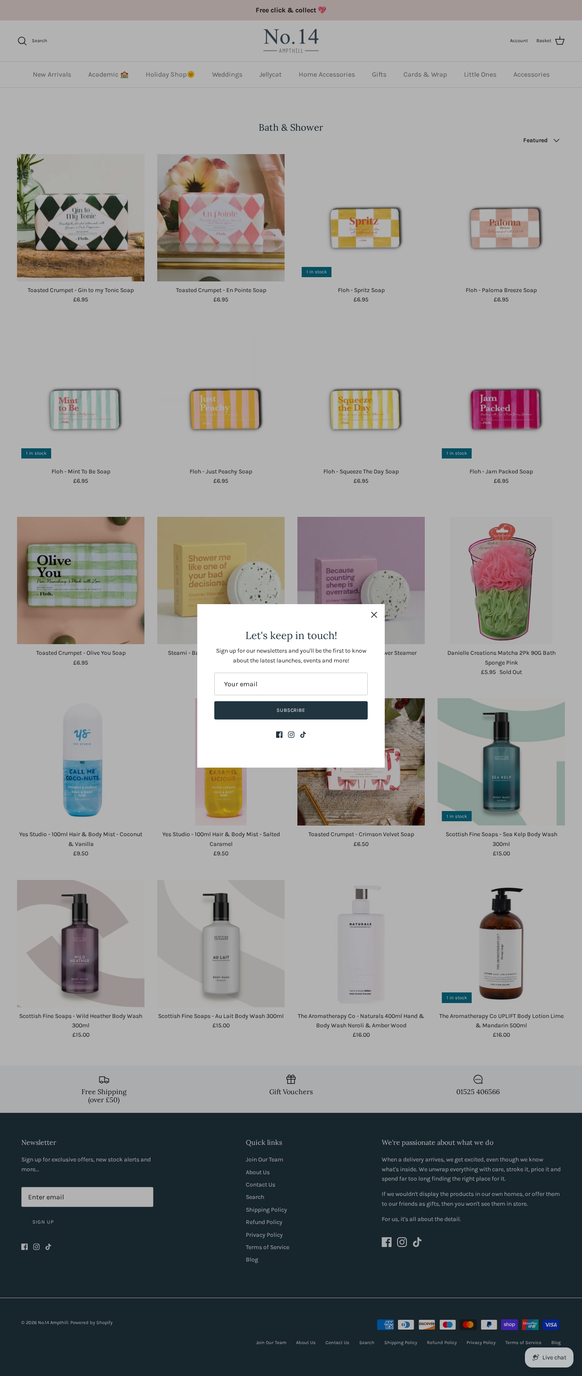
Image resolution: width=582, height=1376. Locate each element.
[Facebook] (279, 734)
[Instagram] (291, 734)
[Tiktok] (303, 734)
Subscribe (291, 710)
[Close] (374, 614)
